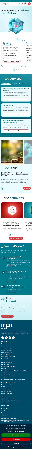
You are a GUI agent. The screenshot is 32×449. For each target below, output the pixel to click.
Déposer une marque (6, 393)
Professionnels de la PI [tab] (19, 83)
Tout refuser (17, 439)
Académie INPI (5, 372)
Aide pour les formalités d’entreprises (10, 400)
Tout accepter (17, 435)
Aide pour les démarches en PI (9, 398)
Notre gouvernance (6, 343)
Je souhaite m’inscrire (8, 316)
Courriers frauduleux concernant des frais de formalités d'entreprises (11, 224)
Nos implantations (6, 354)
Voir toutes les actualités (16, 238)
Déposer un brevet (6, 391)
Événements (4, 415)
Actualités (3, 410)
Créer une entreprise (9, 53)
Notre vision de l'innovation (8, 346)
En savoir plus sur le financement (16, 130)
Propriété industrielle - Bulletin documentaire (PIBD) (14, 370)
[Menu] (29, 3)
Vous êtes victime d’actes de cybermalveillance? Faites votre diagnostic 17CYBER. (15, 421)
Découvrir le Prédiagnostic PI (16, 114)
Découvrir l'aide (12, 266)
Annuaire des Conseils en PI (8, 356)
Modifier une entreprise (10, 55)
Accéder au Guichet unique (11, 61)
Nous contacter (5, 405)
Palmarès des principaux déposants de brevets (13, 379)
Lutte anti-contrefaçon (7, 350)
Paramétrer (16, 443)
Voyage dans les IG (6, 377)
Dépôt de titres (5, 364)
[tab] (14, 69)
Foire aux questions (6, 403)
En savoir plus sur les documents (16, 99)
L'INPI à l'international (6, 352)
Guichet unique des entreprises (9, 366)
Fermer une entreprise (10, 58)
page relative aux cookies (18, 431)
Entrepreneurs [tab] (6, 83)
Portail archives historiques (8, 375)
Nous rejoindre (5, 358)
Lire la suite (27, 188)
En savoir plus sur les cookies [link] (16, 447)
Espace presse (4, 412)
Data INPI (3, 368)
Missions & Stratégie (6, 348)
